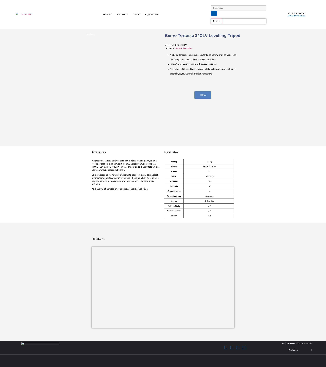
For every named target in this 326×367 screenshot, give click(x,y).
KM (95, 297)
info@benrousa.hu (296, 16)
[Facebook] (225, 347)
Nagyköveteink (151, 14)
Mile (101, 297)
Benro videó (122, 14)
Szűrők (136, 14)
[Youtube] (244, 347)
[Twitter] (231, 347)
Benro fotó (107, 14)
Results (216, 21)
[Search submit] (214, 13)
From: (94, 280)
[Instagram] (238, 347)
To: (93, 289)
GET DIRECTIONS (102, 301)
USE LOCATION (101, 318)
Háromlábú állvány (183, 48)
